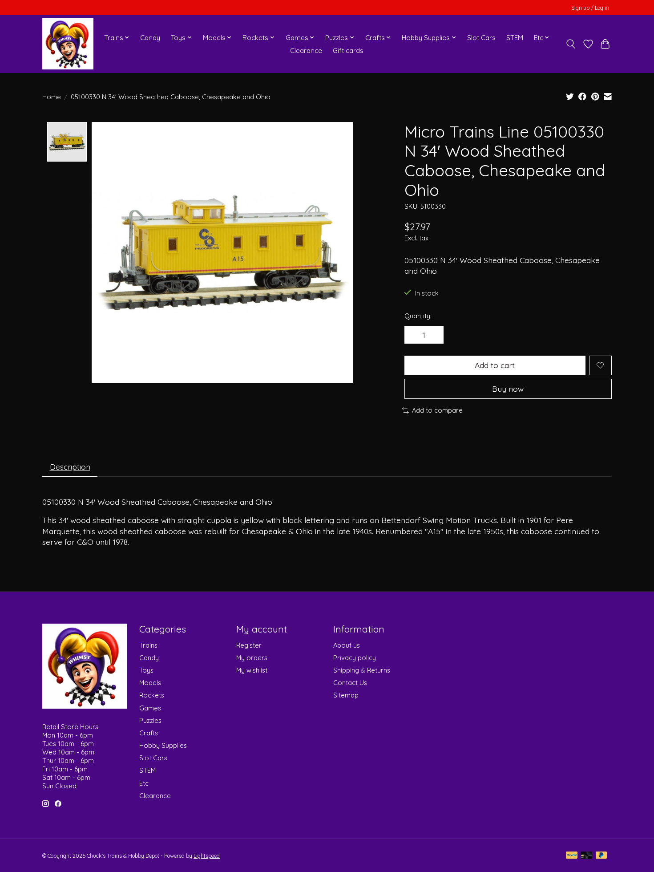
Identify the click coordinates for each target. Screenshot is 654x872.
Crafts (148, 733)
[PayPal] (571, 856)
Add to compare (437, 410)
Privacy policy (354, 657)
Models (150, 682)
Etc (144, 783)
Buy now (508, 388)
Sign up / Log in (590, 7)
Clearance (306, 50)
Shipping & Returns (361, 670)
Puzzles (150, 720)
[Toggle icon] (571, 44)
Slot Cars (481, 37)
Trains (148, 645)
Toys (146, 670)
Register (249, 645)
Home (51, 97)
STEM (514, 37)
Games (150, 708)
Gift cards (348, 50)
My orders (251, 657)
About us (346, 645)
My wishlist (251, 670)
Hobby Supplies (163, 745)
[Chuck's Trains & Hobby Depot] (67, 43)
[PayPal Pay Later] (601, 856)
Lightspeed (207, 855)
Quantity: (418, 316)
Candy (150, 37)
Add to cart (495, 365)
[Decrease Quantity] (414, 335)
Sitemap (346, 695)
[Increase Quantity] (434, 335)
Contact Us (350, 682)
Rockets (151, 695)
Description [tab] (70, 466)
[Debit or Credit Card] (586, 856)
